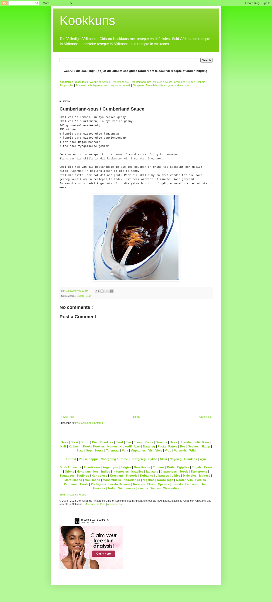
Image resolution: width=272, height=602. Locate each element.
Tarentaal (112, 450)
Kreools (131, 475)
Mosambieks (112, 479)
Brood (85, 442)
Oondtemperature (141, 82)
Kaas (206, 442)
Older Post (205, 416)
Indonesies (121, 471)
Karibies (83, 475)
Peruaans (71, 484)
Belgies (125, 467)
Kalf (63, 446)
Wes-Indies (171, 488)
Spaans (163, 484)
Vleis (158, 450)
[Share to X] (107, 291)
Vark (125, 450)
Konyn (112, 446)
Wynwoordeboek (120, 85)
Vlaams (142, 488)
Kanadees (67, 475)
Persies (200, 479)
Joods (183, 471)
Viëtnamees (126, 488)
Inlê (197, 442)
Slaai (80, 450)
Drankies (106, 442)
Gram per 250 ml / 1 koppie (189, 82)
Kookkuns (87, 20)
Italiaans (152, 471)
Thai (203, 484)
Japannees (169, 471)
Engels (81, 296)
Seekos (193, 446)
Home (136, 416)
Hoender (186, 442)
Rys (183, 446)
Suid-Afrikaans (70, 467)
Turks (112, 488)
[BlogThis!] (102, 291)
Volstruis (180, 450)
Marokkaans (73, 479)
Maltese (204, 475)
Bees (64, 442)
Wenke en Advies (100, 82)
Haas (173, 442)
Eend (119, 442)
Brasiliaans (142, 467)
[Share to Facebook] (111, 291)
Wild (192, 450)
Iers (96, 471)
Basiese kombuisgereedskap (92, 85)
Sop (89, 450)
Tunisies (99, 488)
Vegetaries (138, 450)
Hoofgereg (138, 459)
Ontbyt (71, 459)
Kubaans (146, 475)
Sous (88, 296)
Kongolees (99, 475)
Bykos (152, 459)
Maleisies (190, 475)
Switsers (191, 484)
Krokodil (125, 446)
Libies (175, 475)
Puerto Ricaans (119, 484)
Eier (128, 442)
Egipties (183, 467)
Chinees (158, 467)
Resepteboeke (120, 82)
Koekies (99, 446)
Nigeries (148, 479)
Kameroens (199, 471)
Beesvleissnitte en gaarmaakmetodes (167, 85)
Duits (171, 467)
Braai (74, 442)
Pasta (162, 446)
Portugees (98, 484)
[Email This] (97, 291)
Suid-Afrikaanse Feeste (73, 494)
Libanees (162, 475)
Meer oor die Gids (95, 504)
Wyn (203, 459)
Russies (139, 484)
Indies (105, 471)
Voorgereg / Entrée (114, 459)
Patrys (172, 446)
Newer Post (67, 416)
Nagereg (149, 446)
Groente (161, 442)
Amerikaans (92, 467)
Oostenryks (184, 479)
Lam (137, 446)
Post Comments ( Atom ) (89, 423)
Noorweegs (165, 479)
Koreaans (117, 475)
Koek (87, 446)
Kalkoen (75, 446)
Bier (95, 442)
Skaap (205, 446)
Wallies (155, 488)
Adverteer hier (115, 504)
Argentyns (110, 467)
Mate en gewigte (162, 82)
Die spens (138, 85)
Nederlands (131, 479)
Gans (149, 442)
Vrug (168, 450)
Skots (151, 484)
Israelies (137, 471)
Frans (208, 467)
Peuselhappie (89, 459)
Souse (98, 450)
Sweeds (177, 484)
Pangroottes (67, 85)
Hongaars (84, 471)
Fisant (138, 442)
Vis (150, 450)
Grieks (69, 471)
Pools (84, 484)
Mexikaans (92, 479)
